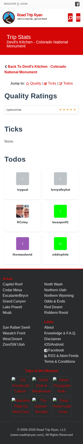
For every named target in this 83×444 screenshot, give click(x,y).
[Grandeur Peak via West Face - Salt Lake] (21, 406)
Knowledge (53, 333)
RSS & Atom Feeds (63, 356)
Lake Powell (12, 307)
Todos (67, 83)
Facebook (55, 350)
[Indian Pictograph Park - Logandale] (62, 386)
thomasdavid (22, 254)
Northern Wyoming (59, 295)
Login (23, 3)
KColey (22, 222)
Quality (35, 83)
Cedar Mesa (12, 290)
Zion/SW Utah (14, 344)
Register (10, 3)
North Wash (53, 284)
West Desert (12, 339)
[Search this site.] (70, 17)
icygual (22, 189)
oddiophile (60, 254)
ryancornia (13, 109)
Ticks (51, 83)
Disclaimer (52, 339)
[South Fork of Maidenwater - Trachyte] (41, 386)
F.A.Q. (71, 333)
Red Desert (53, 307)
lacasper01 (60, 222)
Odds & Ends (54, 301)
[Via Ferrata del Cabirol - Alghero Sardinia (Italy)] (21, 386)
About (49, 327)
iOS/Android (54, 344)
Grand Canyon (14, 301)
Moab (7, 312)
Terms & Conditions (59, 361)
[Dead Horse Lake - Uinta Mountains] (62, 406)
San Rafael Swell (16, 327)
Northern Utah (55, 290)
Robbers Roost (56, 312)
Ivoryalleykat (60, 189)
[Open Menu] (78, 17)
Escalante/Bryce (15, 295)
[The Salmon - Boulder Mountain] (41, 406)
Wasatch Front (14, 333)
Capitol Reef (12, 284)
